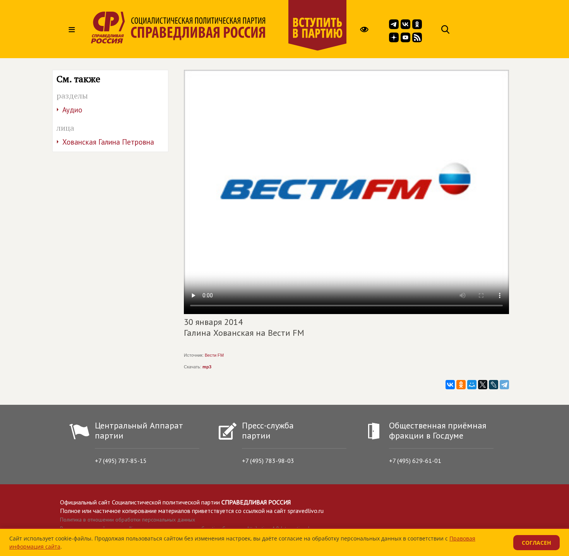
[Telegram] (504, 384)
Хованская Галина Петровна (108, 142)
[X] (482, 384)
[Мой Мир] (471, 384)
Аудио (72, 109)
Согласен (536, 542)
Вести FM (214, 355)
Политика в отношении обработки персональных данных (127, 519)
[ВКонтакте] (450, 384)
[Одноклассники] (461, 384)
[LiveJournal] (493, 384)
